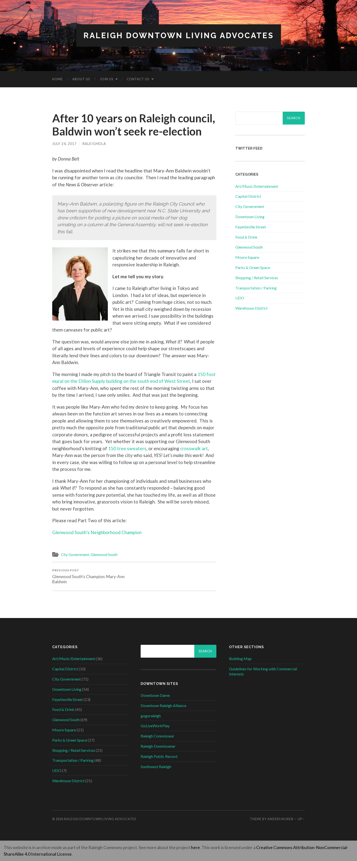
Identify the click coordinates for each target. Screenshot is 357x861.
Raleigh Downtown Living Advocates (179, 35)
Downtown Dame (155, 695)
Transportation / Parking (256, 288)
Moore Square (247, 257)
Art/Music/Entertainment (256, 186)
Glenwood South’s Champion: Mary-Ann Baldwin (88, 576)
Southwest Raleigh (156, 766)
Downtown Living (249, 216)
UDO (239, 298)
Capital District (248, 196)
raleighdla (94, 144)
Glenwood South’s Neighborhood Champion (97, 532)
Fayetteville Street (250, 226)
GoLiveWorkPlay (155, 725)
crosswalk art (194, 448)
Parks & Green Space (252, 267)
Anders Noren (280, 819)
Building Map (240, 658)
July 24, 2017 (64, 144)
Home (57, 79)
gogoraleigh (151, 715)
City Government (75, 554)
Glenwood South (104, 554)
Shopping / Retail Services (256, 277)
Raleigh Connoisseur (157, 736)
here (195, 847)
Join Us (106, 79)
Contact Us (138, 79)
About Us (81, 79)
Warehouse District (251, 308)
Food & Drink (246, 237)
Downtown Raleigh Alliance (163, 705)
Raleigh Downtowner (158, 746)
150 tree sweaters (127, 448)
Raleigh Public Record (159, 756)
